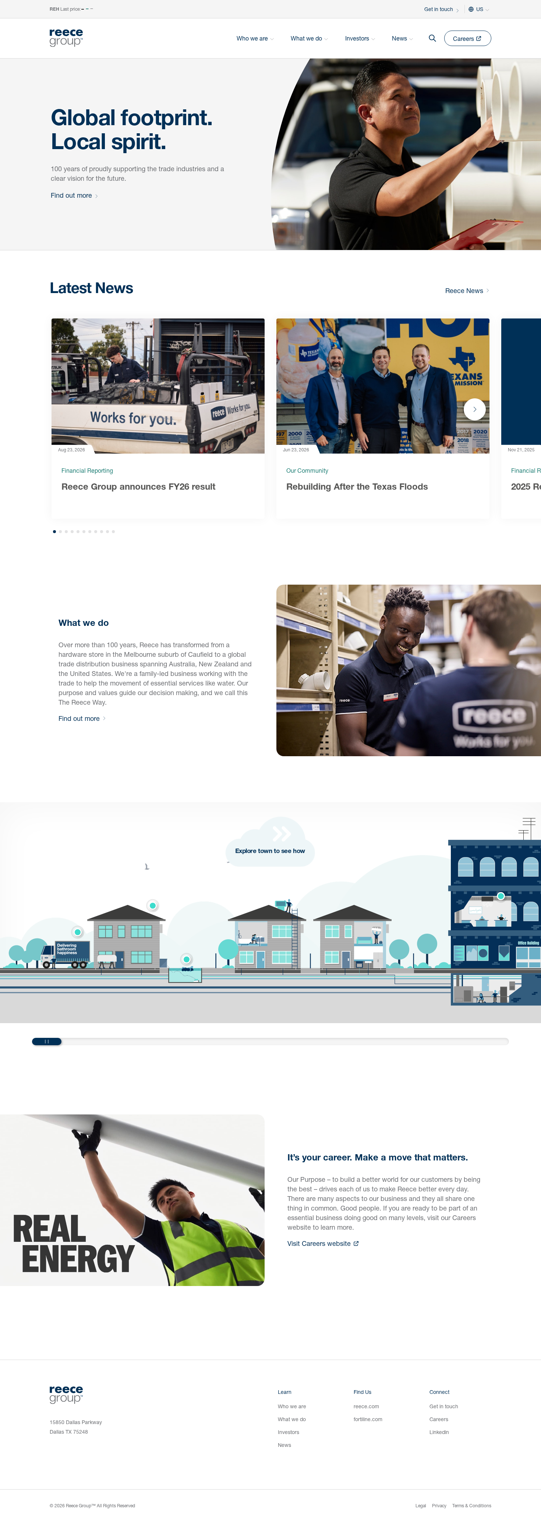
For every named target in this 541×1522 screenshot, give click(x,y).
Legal (421, 1505)
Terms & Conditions (471, 1505)
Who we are (292, 1406)
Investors (288, 1432)
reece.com (366, 1406)
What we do (292, 1419)
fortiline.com (368, 1419)
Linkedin (439, 1432)
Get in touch (438, 9)
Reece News (464, 290)
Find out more (71, 195)
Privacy (439, 1505)
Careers (438, 1419)
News (284, 1445)
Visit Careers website (319, 1243)
